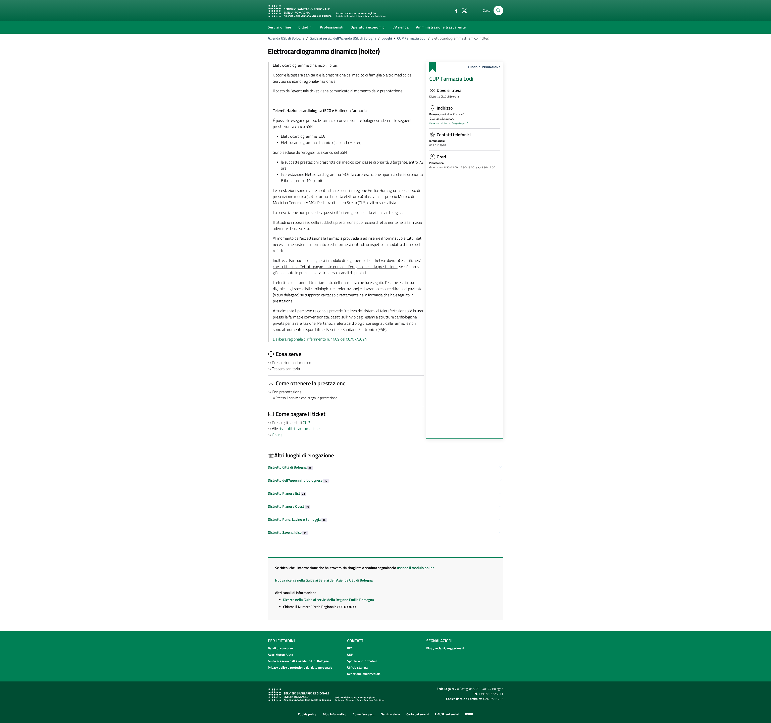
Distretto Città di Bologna (290, 467)
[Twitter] (463, 10)
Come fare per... (364, 714)
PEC (350, 648)
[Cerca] (498, 10)
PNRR (469, 714)
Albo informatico (334, 714)
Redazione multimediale (363, 673)
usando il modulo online (415, 567)
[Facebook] (455, 10)
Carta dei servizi (417, 714)
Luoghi (386, 38)
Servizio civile (390, 714)
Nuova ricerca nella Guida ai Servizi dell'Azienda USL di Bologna (324, 580)
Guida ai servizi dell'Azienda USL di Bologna (343, 38)
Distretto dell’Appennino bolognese (297, 480)
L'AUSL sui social (447, 714)
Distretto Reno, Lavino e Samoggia (297, 519)
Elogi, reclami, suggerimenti (445, 648)
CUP (307, 423)
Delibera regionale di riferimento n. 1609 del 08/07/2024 (320, 339)
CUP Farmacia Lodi (411, 38)
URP (350, 654)
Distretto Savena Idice (287, 532)
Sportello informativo (362, 661)
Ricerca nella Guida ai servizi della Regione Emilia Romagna (328, 599)
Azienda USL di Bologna (286, 38)
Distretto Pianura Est (286, 493)
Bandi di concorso (280, 648)
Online (277, 435)
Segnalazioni (439, 641)
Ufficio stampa (357, 667)
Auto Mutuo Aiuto (280, 654)
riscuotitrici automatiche (299, 429)
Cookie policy (307, 714)
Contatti (355, 641)
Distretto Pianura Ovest (288, 506)
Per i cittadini (281, 641)
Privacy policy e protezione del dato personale (300, 667)
